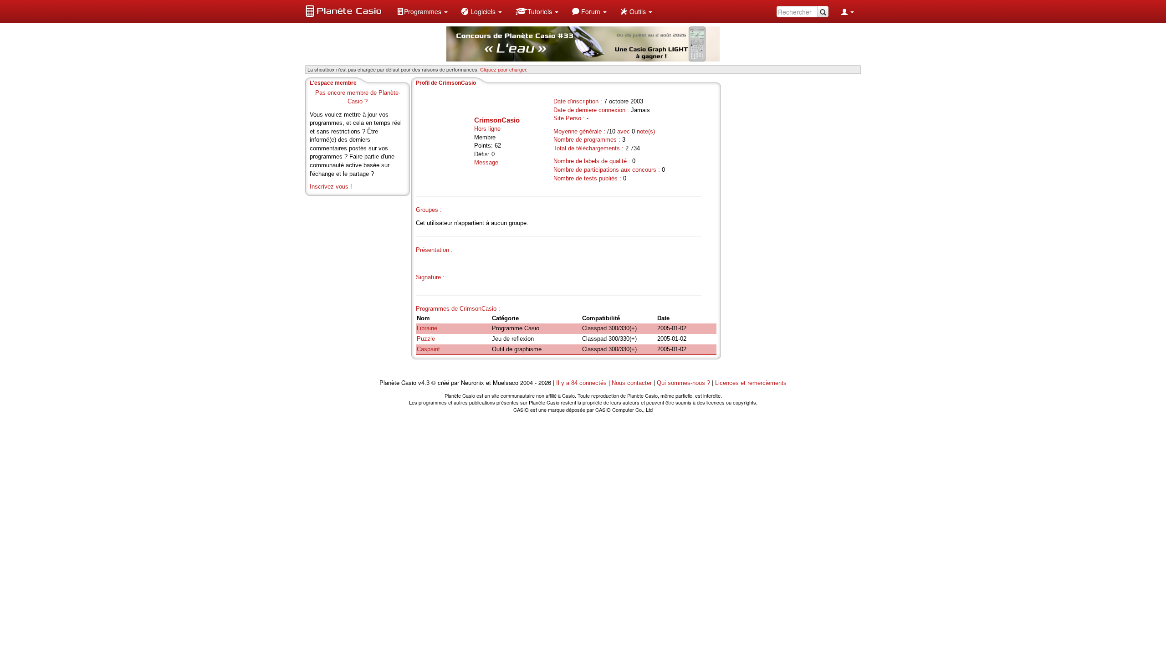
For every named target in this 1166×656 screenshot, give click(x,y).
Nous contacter (632, 382)
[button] (422, 11)
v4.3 (424, 382)
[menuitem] (422, 11)
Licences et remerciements (751, 382)
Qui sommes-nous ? (683, 382)
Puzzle (426, 338)
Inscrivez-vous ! (331, 186)
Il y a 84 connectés (582, 382)
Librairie (427, 328)
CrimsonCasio (497, 120)
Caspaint (428, 349)
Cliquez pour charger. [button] (503, 69)
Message (486, 162)
